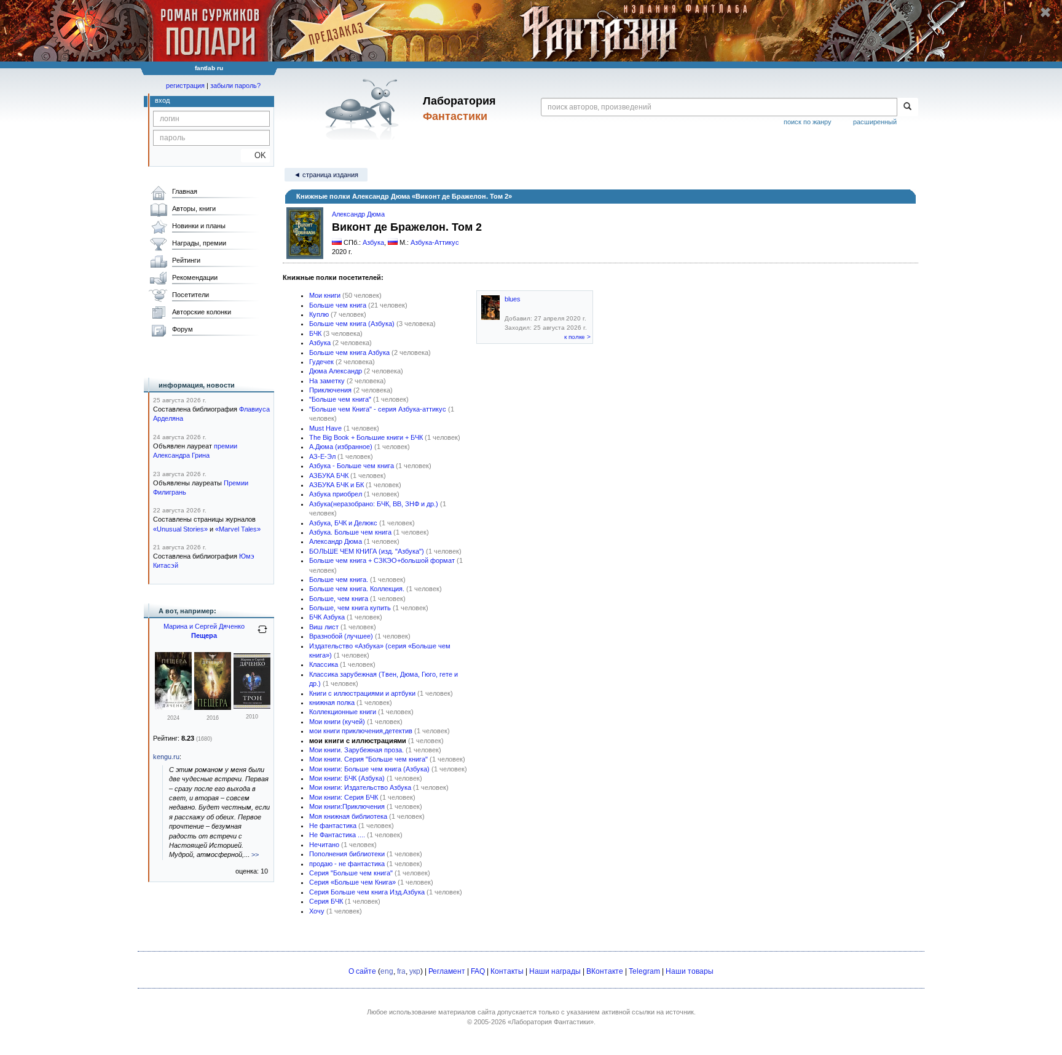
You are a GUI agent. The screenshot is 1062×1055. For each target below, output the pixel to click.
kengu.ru (166, 756)
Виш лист (324, 627)
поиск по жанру (808, 121)
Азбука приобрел (335, 494)
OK (255, 155)
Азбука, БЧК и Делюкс (343, 523)
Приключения (330, 390)
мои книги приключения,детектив (360, 731)
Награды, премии (199, 243)
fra (401, 971)
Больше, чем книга (338, 598)
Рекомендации (195, 277)
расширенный (875, 121)
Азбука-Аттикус (435, 242)
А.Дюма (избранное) (340, 446)
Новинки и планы (199, 225)
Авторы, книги (194, 208)
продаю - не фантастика (347, 863)
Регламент (446, 971)
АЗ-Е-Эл (322, 456)
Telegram (644, 971)
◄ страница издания (326, 174)
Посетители (190, 294)
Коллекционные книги (342, 711)
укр (414, 971)
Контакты (507, 971)
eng (386, 971)
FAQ (478, 971)
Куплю (319, 314)
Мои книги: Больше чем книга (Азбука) (369, 769)
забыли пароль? (235, 85)
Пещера (204, 635)
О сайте (362, 971)
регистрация (185, 85)
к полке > (577, 336)
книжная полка (332, 702)
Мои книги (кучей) (337, 721)
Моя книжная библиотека (348, 816)
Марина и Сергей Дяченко (204, 626)
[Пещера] (173, 707)
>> (255, 854)
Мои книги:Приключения (347, 806)
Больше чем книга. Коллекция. (356, 588)
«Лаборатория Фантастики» (551, 1021)
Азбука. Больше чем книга (350, 532)
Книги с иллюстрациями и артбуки (362, 693)
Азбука (373, 242)
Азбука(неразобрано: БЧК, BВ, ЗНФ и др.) (373, 504)
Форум (182, 329)
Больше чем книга (337, 305)
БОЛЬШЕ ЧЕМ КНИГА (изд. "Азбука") (366, 551)
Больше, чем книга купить (350, 607)
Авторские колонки (201, 312)
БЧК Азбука (327, 617)
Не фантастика (332, 825)
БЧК (315, 333)
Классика (323, 664)
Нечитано (324, 844)
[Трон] (252, 706)
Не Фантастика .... (337, 834)
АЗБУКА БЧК (328, 475)
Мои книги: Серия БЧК (343, 797)
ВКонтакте (604, 971)
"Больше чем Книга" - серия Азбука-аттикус (377, 409)
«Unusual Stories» (180, 529)
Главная (184, 191)
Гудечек (321, 361)
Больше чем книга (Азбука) (352, 323)
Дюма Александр (335, 371)
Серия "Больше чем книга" (351, 873)
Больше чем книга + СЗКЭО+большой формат (382, 560)
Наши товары (690, 971)
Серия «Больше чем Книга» (352, 882)
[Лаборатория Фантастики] (364, 109)
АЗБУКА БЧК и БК (336, 484)
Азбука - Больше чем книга (351, 465)
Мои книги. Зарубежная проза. (356, 750)
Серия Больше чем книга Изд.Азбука (367, 892)
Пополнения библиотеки (347, 854)
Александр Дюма (335, 541)
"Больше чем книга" (340, 399)
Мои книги (324, 295)
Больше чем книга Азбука (349, 352)
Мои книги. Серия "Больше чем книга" (368, 759)
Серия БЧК (326, 901)
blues (513, 299)
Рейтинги (186, 260)
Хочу (316, 911)
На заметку (327, 380)
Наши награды (555, 971)
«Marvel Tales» (238, 529)
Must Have (325, 428)
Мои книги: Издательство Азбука (360, 787)
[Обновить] (262, 634)
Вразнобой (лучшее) (341, 636)
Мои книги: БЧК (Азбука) (347, 778)
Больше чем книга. (338, 579)
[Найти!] (907, 107)
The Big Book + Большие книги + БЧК (366, 437)
